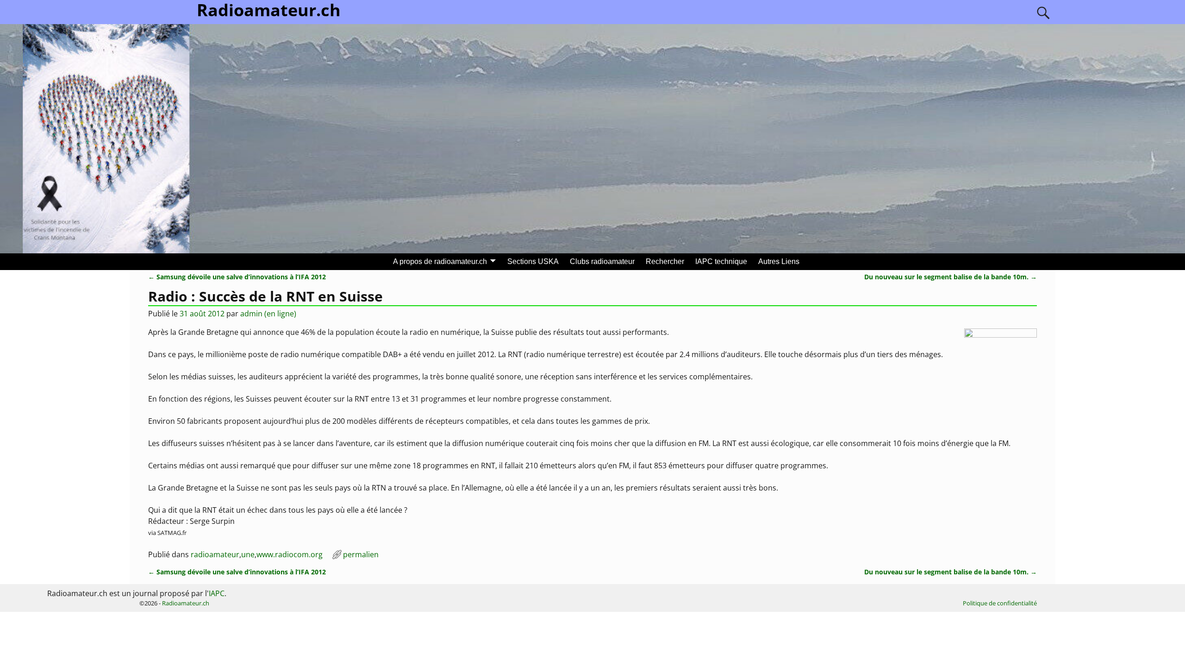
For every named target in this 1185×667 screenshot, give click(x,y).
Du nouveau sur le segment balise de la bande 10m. (950, 276)
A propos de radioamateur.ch (440, 261)
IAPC (217, 593)
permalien (361, 554)
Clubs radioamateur (602, 261)
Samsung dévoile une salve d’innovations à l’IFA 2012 (237, 276)
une (248, 554)
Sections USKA (533, 261)
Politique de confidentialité (1000, 603)
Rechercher (665, 261)
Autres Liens (778, 261)
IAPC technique (721, 261)
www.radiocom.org (289, 554)
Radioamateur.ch (185, 603)
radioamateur (215, 554)
